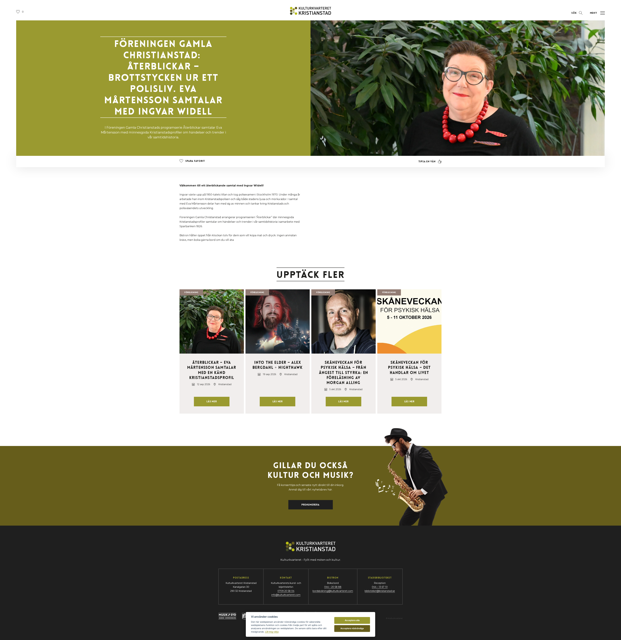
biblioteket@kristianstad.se (380, 591)
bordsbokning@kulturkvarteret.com (333, 591)
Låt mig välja (272, 631)
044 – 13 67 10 (380, 586)
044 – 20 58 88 (332, 586)
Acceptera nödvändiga (352, 628)
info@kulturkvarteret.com (285, 594)
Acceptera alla (352, 620)
